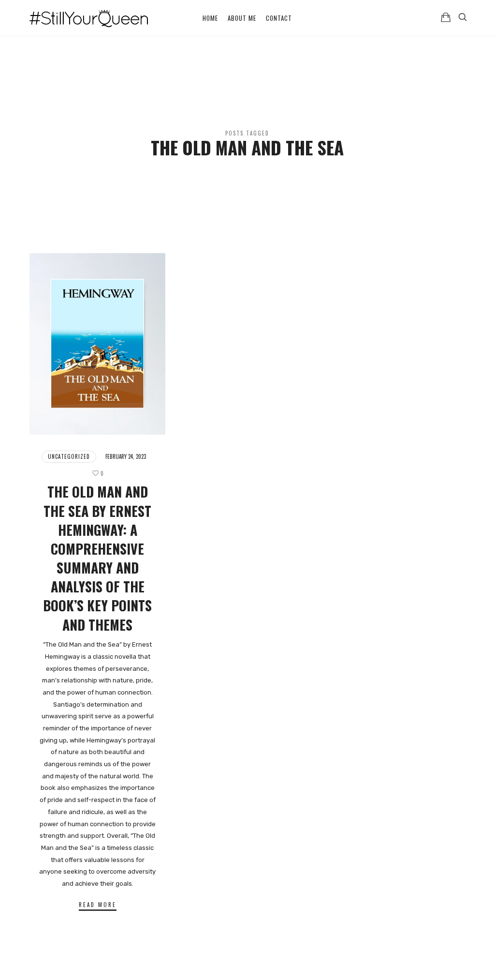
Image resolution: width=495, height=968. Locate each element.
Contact (279, 18)
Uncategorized (69, 456)
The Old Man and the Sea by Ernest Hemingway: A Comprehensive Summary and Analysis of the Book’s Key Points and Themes (97, 558)
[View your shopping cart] (445, 17)
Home (210, 18)
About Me (242, 18)
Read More (97, 904)
